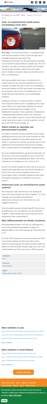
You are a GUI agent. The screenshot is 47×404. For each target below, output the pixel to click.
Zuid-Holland (7, 266)
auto (4, 259)
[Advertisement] (23, 291)
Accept (4, 400)
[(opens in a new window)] (32, 3)
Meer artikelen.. (7, 343)
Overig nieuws (23, 372)
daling (4, 273)
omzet (19, 273)
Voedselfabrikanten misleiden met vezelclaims (20, 360)
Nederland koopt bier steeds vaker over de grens (21, 353)
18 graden (9, 2)
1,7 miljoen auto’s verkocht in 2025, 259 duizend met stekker (24, 357)
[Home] (12, 9)
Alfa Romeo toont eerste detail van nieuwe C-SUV (21, 338)
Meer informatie (15, 395)
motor (14, 273)
